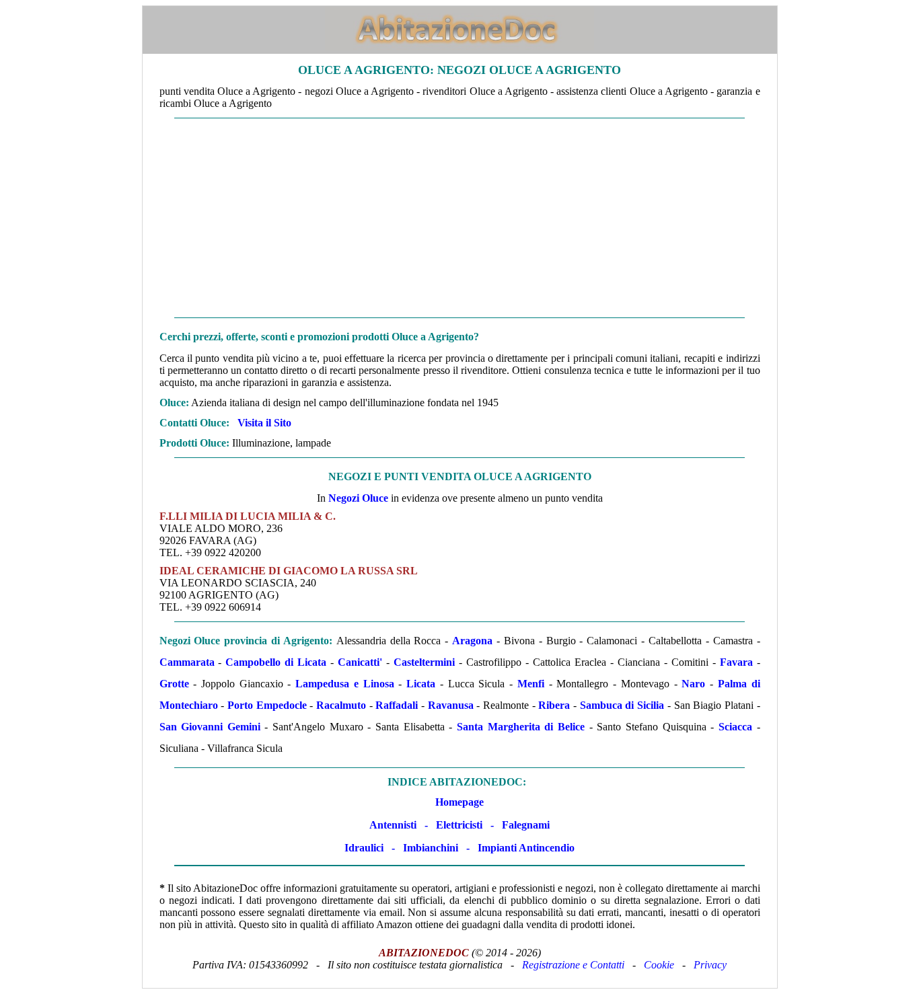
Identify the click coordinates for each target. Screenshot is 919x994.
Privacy (710, 964)
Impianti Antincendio (526, 847)
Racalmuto (341, 705)
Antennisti (392, 825)
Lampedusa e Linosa (344, 683)
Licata (420, 683)
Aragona (472, 640)
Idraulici (363, 847)
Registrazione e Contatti (573, 964)
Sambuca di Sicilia (622, 705)
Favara (736, 662)
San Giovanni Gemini (209, 726)
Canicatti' (360, 662)
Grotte (174, 683)
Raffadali (396, 705)
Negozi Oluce (358, 498)
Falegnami (526, 825)
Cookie (659, 964)
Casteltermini (424, 662)
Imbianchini (430, 847)
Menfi (530, 683)
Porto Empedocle (267, 705)
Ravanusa (451, 705)
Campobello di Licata (275, 662)
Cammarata (187, 662)
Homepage (459, 802)
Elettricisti (459, 825)
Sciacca (735, 726)
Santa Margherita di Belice (521, 726)
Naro (693, 683)
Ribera (554, 705)
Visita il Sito (264, 422)
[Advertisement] (459, 218)
